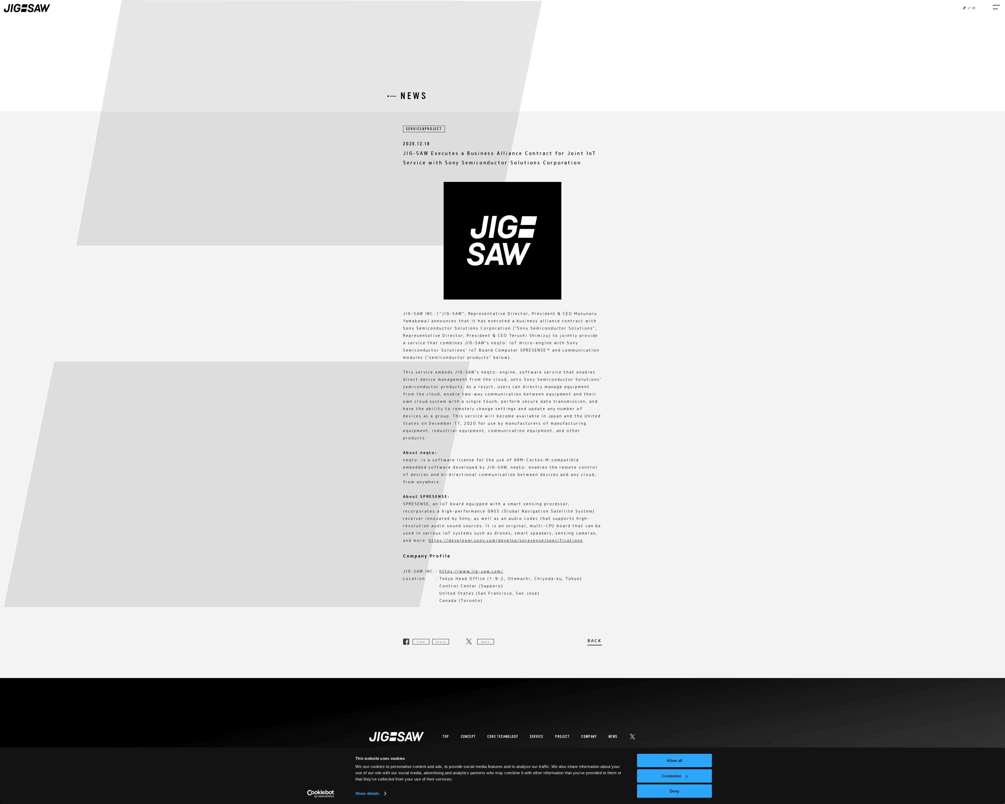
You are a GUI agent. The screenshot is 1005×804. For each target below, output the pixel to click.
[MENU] (996, 7)
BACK (595, 641)
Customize (671, 776)
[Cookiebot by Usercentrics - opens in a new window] (321, 794)
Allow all (674, 760)
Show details (367, 793)
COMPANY (589, 736)
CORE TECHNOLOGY (502, 736)
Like (421, 642)
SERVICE (536, 736)
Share (441, 642)
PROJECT (562, 736)
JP (964, 8)
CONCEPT (468, 736)
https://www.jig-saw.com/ (471, 571)
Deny (674, 791)
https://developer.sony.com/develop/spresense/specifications (506, 540)
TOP (446, 736)
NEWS (612, 736)
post (486, 642)
